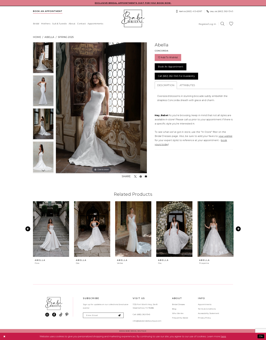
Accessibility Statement (208, 313)
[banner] (133, 18)
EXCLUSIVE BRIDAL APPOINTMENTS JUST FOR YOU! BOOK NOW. (133, 3)
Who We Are (177, 313)
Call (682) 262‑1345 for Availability (176, 76)
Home (37, 37)
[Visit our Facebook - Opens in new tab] (54, 315)
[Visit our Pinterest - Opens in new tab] (66, 315)
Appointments (205, 304)
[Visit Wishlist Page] (231, 24)
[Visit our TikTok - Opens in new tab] (60, 315)
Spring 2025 (66, 37)
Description (165, 85)
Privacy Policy (204, 318)
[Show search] (222, 24)
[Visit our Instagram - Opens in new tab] (47, 315)
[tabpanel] (43, 58)
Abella (49, 37)
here (223, 336)
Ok (261, 336)
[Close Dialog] (4, 336)
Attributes (187, 85)
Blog (174, 309)
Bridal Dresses (178, 304)
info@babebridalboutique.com (147, 321)
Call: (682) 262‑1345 (141, 314)
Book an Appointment (170, 66)
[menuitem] (48, 11)
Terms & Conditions (207, 309)
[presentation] (51, 229)
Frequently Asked (180, 318)
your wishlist (225, 136)
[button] (207, 23)
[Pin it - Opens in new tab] (141, 176)
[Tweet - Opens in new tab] (135, 176)
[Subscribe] (119, 315)
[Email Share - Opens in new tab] (146, 176)
